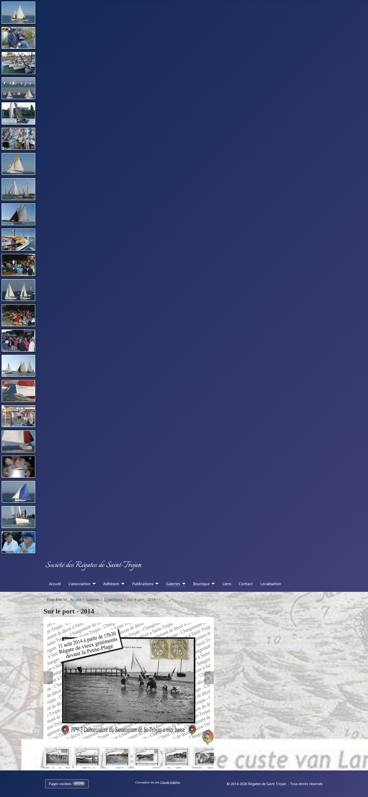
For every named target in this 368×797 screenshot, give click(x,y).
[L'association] (93, 583)
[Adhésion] (122, 583)
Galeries (173, 583)
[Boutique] (212, 583)
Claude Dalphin (170, 782)
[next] (206, 677)
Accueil (55, 583)
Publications (142, 583)
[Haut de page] (360, 789)
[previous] (50, 677)
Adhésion (111, 583)
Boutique (201, 583)
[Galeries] (182, 583)
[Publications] (156, 583)
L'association (79, 583)
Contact (246, 583)
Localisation (270, 583)
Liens (226, 583)
